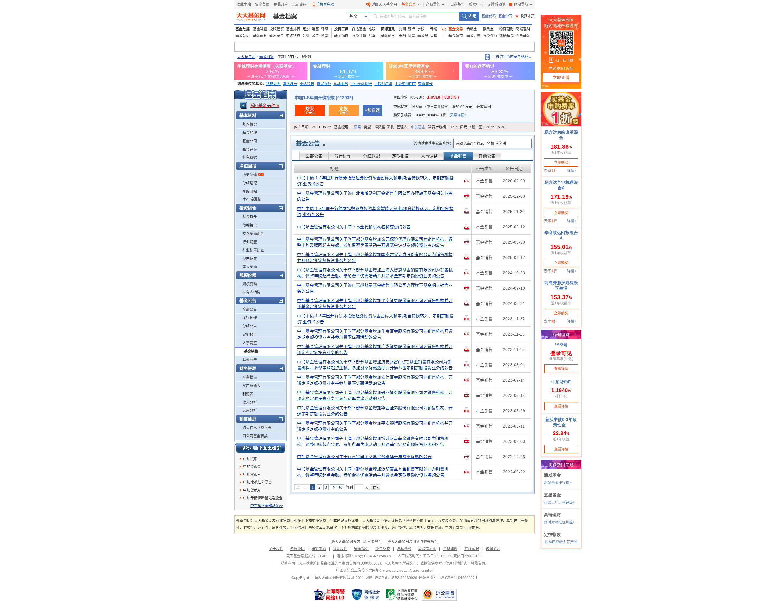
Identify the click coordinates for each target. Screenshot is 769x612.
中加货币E (251, 459)
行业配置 (249, 242)
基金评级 (249, 150)
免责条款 (382, 549)
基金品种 (260, 36)
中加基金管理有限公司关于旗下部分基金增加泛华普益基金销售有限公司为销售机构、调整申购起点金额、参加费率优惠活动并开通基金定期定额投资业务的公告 (372, 472)
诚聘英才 (493, 549)
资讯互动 (388, 29)
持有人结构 (251, 292)
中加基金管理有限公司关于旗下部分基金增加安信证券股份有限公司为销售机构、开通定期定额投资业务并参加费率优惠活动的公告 (375, 380)
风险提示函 (427, 549)
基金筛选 (341, 36)
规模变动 (249, 284)
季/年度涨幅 (251, 199)
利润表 (247, 394)
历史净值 (249, 175)
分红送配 (249, 183)
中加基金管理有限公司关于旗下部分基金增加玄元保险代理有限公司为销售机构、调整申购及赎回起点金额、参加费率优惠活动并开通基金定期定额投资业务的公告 (375, 242)
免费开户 (281, 4)
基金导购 (473, 36)
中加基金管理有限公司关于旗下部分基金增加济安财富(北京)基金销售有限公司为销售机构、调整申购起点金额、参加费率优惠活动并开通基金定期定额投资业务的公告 (375, 364)
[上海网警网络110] (329, 595)
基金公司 (505, 16)
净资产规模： (468, 127)
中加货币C (251, 467)
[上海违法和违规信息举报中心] (401, 595)
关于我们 (276, 549)
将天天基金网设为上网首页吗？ (356, 542)
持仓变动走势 (253, 234)
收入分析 (249, 402)
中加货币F (251, 475)
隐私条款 (404, 549)
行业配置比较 (253, 250)
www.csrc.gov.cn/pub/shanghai (408, 570)
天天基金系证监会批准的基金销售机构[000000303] (340, 563)
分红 (306, 36)
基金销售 (251, 351)
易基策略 (340, 84)
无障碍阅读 (497, 4)
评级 (324, 29)
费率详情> (458, 115)
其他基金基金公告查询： (433, 143)
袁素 (357, 127)
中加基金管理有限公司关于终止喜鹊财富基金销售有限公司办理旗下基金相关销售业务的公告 (375, 288)
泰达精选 (307, 84)
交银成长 (425, 84)
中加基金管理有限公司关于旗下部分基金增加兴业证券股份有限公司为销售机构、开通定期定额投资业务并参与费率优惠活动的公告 (375, 395)
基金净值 (260, 29)
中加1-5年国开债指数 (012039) (324, 97)
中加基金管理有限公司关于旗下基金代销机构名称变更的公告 (354, 226)
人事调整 (249, 343)
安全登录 (262, 4)
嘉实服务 (324, 84)
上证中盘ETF (405, 84)
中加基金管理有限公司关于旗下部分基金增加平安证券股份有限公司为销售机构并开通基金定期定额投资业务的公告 (375, 303)
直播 (433, 36)
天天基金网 (246, 57)
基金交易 (408, 4)
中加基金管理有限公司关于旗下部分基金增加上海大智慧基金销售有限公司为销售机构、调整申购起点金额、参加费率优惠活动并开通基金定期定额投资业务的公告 (375, 272)
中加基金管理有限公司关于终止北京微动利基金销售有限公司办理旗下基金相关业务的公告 (375, 196)
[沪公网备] (439, 595)
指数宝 (488, 29)
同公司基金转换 (255, 436)
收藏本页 (525, 16)
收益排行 (490, 36)
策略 (402, 36)
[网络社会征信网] (365, 595)
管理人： (411, 127)
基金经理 (249, 133)
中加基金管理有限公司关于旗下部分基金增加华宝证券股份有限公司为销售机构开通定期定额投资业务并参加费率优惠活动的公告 (375, 334)
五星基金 (523, 36)
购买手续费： (430, 115)
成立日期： (312, 127)
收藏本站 (243, 4)
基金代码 (489, 16)
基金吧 (422, 36)
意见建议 (450, 549)
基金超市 (455, 36)
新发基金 (276, 36)
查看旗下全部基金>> (266, 506)
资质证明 (297, 549)
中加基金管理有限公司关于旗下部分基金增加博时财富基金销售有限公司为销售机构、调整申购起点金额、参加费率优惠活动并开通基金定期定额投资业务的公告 (372, 441)
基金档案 (285, 16)
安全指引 (361, 549)
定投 (306, 29)
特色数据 (249, 157)
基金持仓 (249, 217)
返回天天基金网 (384, 4)
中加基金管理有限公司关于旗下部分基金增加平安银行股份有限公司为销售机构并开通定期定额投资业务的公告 (375, 426)
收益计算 (359, 36)
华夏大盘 (273, 84)
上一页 (301, 487)
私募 (324, 36)
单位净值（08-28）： (426, 97)
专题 (433, 29)
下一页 (337, 487)
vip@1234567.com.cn (373, 556)
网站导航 (521, 4)
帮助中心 (476, 4)
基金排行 (293, 29)
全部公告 (249, 309)
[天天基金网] (251, 16)
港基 (315, 29)
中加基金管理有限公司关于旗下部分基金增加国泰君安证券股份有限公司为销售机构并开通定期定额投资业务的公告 (375, 257)
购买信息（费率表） (258, 428)
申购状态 (293, 36)
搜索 (469, 16)
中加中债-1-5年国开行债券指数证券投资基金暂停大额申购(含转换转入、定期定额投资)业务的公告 (375, 180)
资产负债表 (251, 386)
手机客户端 (325, 4)
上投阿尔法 (383, 84)
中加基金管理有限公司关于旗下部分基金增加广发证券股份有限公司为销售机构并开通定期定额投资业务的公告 (375, 349)
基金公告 (308, 143)
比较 (371, 29)
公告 (315, 36)
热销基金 (506, 36)
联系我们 (340, 549)
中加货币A (251, 490)
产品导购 (433, 4)
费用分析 (249, 410)
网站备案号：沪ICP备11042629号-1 (448, 578)
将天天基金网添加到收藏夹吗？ (412, 542)
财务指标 (249, 377)
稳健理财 (506, 29)
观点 (411, 29)
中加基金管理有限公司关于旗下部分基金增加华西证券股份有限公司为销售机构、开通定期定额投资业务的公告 (375, 410)
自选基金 (457, 4)
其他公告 (249, 360)
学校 (420, 29)
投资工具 (341, 29)
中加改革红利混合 (257, 482)
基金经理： (347, 127)
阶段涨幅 (249, 192)
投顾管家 (276, 29)
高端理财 (523, 29)
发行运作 (249, 318)
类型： (379, 127)
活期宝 (471, 29)
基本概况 (249, 124)
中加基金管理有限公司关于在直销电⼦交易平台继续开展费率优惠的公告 (364, 456)
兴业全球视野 (361, 84)
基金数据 (242, 29)
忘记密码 (299, 4)
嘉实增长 (290, 84)
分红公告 (249, 326)
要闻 (402, 29)
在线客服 (471, 549)
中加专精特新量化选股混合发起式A (263, 499)
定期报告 (249, 335)
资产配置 (249, 259)
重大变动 (249, 267)
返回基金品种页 (264, 105)
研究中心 (319, 549)
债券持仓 (249, 225)
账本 (371, 36)
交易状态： (442, 107)
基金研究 (388, 36)
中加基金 (418, 127)
